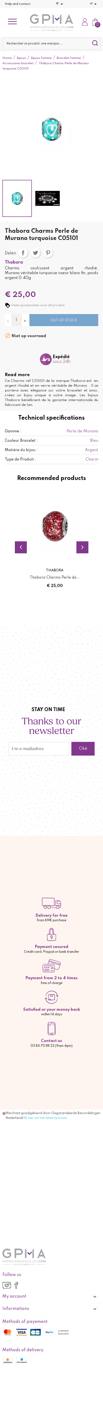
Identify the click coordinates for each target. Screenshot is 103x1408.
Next (82, 547)
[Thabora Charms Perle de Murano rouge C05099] (55, 526)
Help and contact (17, 4)
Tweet (35, 253)
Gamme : (13, 431)
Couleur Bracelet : (21, 441)
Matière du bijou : (21, 450)
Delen (23, 253)
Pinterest (48, 253)
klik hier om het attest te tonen (44, 1118)
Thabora (14, 262)
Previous (21, 547)
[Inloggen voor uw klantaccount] (85, 22)
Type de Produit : (20, 459)
